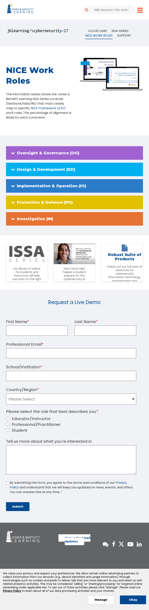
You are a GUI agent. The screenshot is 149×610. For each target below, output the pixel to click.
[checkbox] (74, 424)
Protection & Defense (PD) (45, 202)
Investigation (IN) (35, 219)
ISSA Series (120, 31)
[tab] (74, 153)
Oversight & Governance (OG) (48, 153)
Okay (133, 599)
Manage (101, 599)
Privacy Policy (12, 591)
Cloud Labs (97, 31)
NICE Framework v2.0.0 (48, 108)
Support (124, 35)
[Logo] (21, 9)
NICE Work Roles (99, 35)
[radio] (74, 419)
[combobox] (108, 10)
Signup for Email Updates (77, 539)
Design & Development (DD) (46, 169)
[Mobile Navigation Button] (140, 10)
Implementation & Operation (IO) (51, 186)
